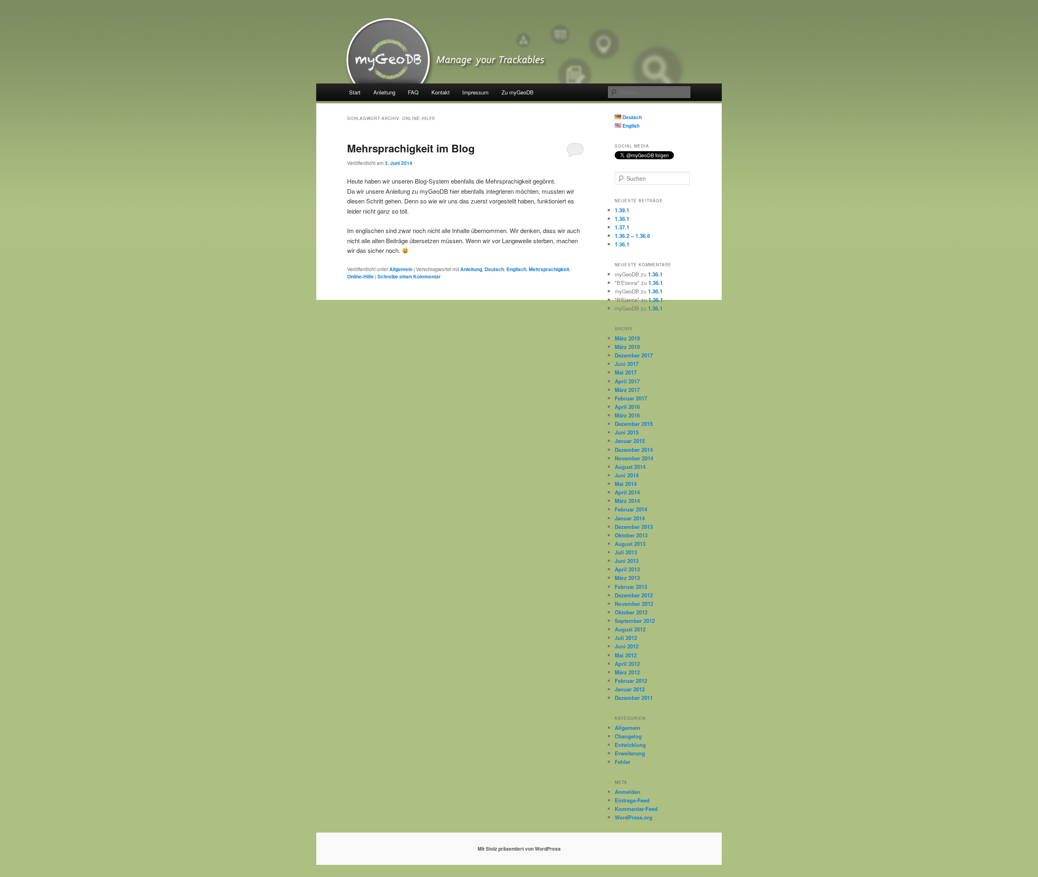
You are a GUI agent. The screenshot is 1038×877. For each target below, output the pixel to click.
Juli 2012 (626, 638)
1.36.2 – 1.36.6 (632, 236)
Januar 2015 (630, 441)
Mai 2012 (626, 655)
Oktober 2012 (631, 612)
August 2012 (630, 629)
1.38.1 (622, 218)
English (630, 125)
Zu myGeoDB (518, 92)
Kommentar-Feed (636, 809)
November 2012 (634, 603)
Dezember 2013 (634, 526)
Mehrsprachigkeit (549, 269)
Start (354, 92)
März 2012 (627, 672)
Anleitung (384, 92)
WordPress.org (633, 817)
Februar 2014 (631, 509)
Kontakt (440, 92)
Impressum (475, 92)
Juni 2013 (627, 561)
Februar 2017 (631, 398)
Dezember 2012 (634, 595)
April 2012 (627, 663)
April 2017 (627, 381)
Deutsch (494, 269)
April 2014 (627, 492)
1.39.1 (622, 210)
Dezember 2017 (634, 355)
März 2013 (627, 578)
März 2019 (627, 338)
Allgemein (400, 269)
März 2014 (627, 501)
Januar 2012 (630, 689)
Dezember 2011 (634, 698)
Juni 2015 (627, 432)
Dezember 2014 (634, 449)
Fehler (623, 762)
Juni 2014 (627, 475)
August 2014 (630, 467)
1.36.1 (622, 244)
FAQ (413, 92)
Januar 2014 (630, 518)
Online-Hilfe (360, 276)
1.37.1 (622, 227)
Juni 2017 (627, 364)
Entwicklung (630, 745)
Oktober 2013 (631, 535)
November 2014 (634, 458)
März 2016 (627, 415)
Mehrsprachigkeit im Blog (411, 148)
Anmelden (627, 792)
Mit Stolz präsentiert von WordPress (519, 848)
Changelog (628, 736)
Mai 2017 (626, 372)
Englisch (516, 269)
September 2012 (635, 621)
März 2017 (627, 390)
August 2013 (630, 544)
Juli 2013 (626, 552)
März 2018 (627, 347)
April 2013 (627, 569)
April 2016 (627, 407)
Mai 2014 (626, 484)
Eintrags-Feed (632, 800)
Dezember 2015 (634, 424)
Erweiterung (630, 753)
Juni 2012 (627, 646)
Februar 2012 (631, 680)
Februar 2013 (631, 586)
